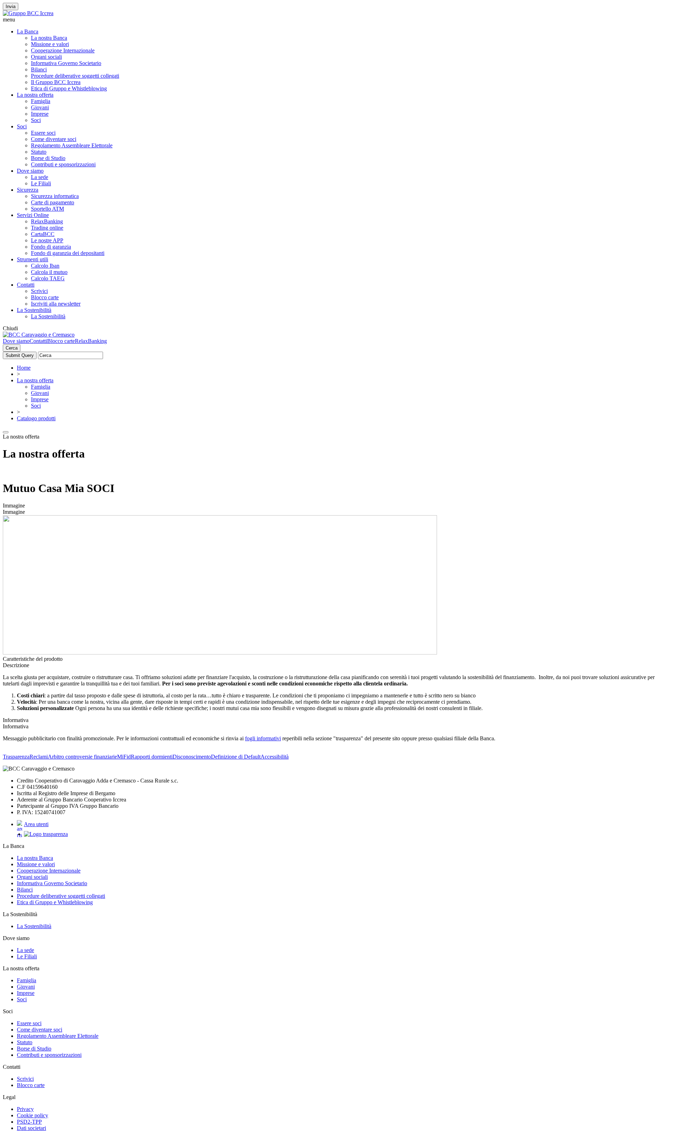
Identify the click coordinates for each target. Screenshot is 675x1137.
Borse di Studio (48, 158)
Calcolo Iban (45, 266)
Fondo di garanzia (51, 247)
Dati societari (31, 1128)
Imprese (40, 114)
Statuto (38, 152)
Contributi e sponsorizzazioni (63, 164)
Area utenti (36, 824)
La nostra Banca (49, 38)
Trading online (47, 228)
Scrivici (39, 291)
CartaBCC (42, 234)
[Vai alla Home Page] (39, 335)
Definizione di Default (236, 757)
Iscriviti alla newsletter (56, 304)
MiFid (124, 757)
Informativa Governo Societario (66, 63)
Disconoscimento (192, 757)
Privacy (25, 1109)
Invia (10, 6)
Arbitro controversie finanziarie (82, 757)
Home (24, 368)
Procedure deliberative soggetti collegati (75, 76)
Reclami (39, 757)
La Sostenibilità (34, 310)
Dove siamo (30, 171)
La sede (39, 177)
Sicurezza (27, 190)
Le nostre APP (47, 240)
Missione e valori (50, 44)
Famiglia (40, 101)
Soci (36, 120)
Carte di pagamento (52, 202)
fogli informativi (263, 738)
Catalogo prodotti (36, 418)
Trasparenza (16, 757)
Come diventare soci (53, 139)
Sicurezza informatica (55, 196)
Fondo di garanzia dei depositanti (67, 253)
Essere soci (43, 133)
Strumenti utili (32, 259)
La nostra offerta (35, 95)
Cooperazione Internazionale (63, 50)
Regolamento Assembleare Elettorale (71, 145)
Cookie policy (32, 1115)
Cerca (12, 348)
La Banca (27, 31)
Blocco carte (45, 297)
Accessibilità (275, 757)
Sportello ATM (47, 209)
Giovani (40, 107)
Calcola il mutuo (49, 272)
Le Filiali (41, 183)
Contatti (25, 285)
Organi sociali (46, 57)
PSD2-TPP (29, 1122)
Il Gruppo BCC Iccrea (56, 82)
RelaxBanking (47, 221)
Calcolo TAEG (48, 278)
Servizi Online (33, 215)
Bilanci (39, 69)
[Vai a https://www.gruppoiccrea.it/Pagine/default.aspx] (28, 13)
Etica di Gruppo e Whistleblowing (69, 88)
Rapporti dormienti (152, 757)
